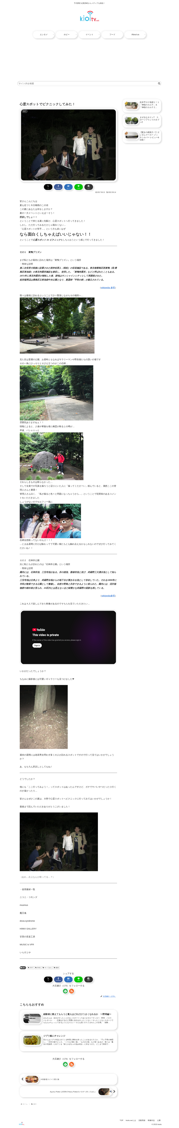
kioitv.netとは (131, 1120)
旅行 (23, 968)
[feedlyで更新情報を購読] (65, 991)
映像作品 (151, 1120)
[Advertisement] (89, 58)
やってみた (48, 968)
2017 (31, 968)
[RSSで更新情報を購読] (71, 991)
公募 (159, 1120)
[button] (159, 83)
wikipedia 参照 (108, 287)
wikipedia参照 (108, 596)
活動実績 (141, 1120)
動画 (57, 968)
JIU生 (39, 968)
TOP (121, 1120)
